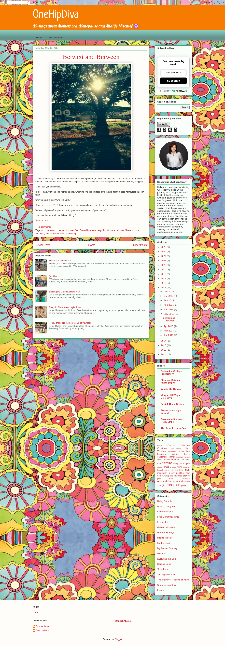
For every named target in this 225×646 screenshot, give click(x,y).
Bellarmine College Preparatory (171, 372)
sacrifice (174, 481)
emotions (185, 460)
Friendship (162, 522)
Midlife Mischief (165, 537)
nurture (165, 476)
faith (159, 463)
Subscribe (173, 80)
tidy (47, 233)
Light (187, 448)
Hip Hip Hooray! (165, 532)
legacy (160, 590)
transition (54, 233)
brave (187, 454)
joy (172, 470)
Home (39, 37)
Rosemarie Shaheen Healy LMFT (172, 420)
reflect (172, 478)
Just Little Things (171, 389)
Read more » (41, 220)
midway (120, 230)
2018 (164, 274)
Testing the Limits (166, 574)
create (159, 460)
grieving (173, 467)
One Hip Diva (42, 630)
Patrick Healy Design (172, 404)
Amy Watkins (42, 626)
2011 (164, 354)
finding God (178, 464)
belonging (161, 454)
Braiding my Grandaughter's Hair (64, 291)
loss (181, 470)
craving (187, 457)
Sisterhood (163, 569)
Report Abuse (123, 621)
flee (76, 230)
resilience (186, 479)
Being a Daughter (166, 506)
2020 (164, 265)
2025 (164, 247)
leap (99, 230)
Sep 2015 (169, 300)
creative (60, 230)
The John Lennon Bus (173, 428)
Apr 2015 (169, 326)
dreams (167, 460)
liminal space (109, 230)
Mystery (129, 230)
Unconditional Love (167, 585)
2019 (164, 269)
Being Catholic (164, 501)
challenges (162, 457)
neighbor (180, 473)
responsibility (164, 481)
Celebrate (185, 445)
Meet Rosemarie (56, 37)
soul (181, 481)
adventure (172, 451)
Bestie (159, 446)
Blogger (118, 639)
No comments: (45, 227)
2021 (164, 260)
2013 (164, 345)
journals (160, 470)
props (136, 230)
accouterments (48, 230)
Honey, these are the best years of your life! (70, 323)
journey (167, 470)
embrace (175, 460)
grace (166, 467)
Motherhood (163, 543)
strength (161, 485)
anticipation (184, 451)
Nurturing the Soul (166, 558)
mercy (172, 473)
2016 (164, 283)
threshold (39, 233)
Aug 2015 (169, 304)
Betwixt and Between (91, 56)
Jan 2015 (169, 335)
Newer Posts (42, 245)
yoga (183, 485)
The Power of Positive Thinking (173, 579)
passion (172, 476)
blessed (175, 454)
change (172, 457)
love (187, 469)
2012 (164, 349)
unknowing (71, 233)
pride (159, 479)
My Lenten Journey (167, 548)
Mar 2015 (169, 330)
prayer (186, 475)
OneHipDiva (56, 15)
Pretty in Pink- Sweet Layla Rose (65, 307)
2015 (164, 287)
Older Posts (140, 245)
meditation (162, 473)
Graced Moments (88, 230)
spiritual (186, 481)
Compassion (176, 448)
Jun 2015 (169, 309)
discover (70, 230)
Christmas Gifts (165, 511)
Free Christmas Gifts (168, 516)
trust (62, 233)
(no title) (53, 276)
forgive (186, 463)
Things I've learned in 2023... (62, 260)
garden (160, 467)
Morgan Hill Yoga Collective (170, 396)
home (179, 467)
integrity (186, 467)
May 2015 (169, 314)
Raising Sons (164, 564)
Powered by (165, 91)
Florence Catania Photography (170, 381)
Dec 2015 (169, 291)
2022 (164, 256)
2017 (164, 278)
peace (179, 476)
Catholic (171, 445)
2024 (164, 251)
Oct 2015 (169, 296)
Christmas (162, 448)
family (167, 463)
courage (179, 457)
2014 (164, 341)
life (176, 470)
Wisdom (161, 451)
